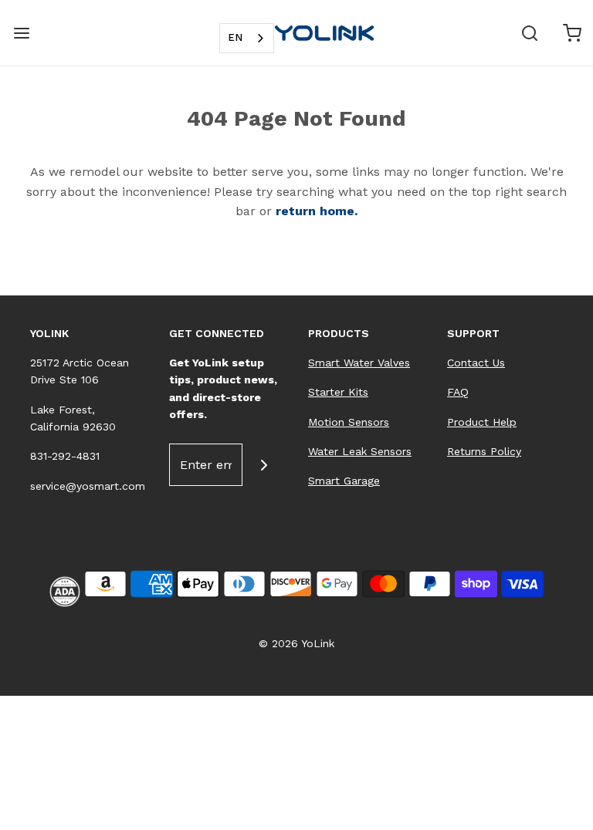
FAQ (458, 392)
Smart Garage (344, 480)
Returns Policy (484, 451)
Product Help (482, 422)
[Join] (263, 465)
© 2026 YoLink (296, 643)
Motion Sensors (348, 422)
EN (235, 37)
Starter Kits (338, 392)
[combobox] (246, 38)
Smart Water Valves (359, 362)
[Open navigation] (21, 33)
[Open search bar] (529, 33)
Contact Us (476, 362)
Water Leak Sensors (360, 451)
